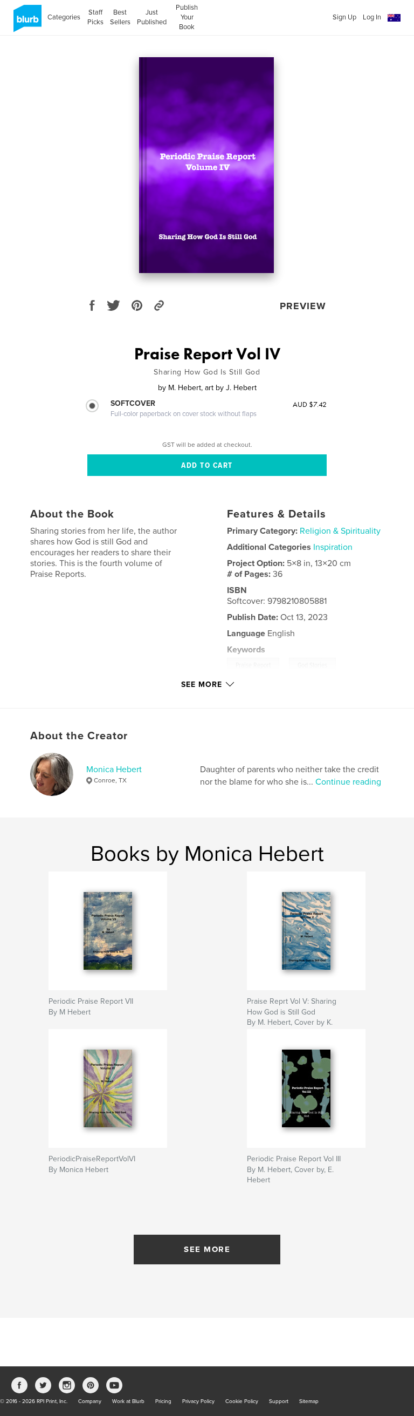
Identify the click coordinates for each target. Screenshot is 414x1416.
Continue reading (348, 782)
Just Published (152, 17)
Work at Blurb (128, 1401)
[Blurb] (25, 23)
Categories (63, 17)
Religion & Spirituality (340, 531)
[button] (394, 18)
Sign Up (344, 17)
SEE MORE (207, 1249)
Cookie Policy (241, 1401)
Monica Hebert (114, 769)
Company (89, 1401)
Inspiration (333, 547)
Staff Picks (95, 17)
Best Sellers (120, 17)
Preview (303, 306)
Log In (372, 17)
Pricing (163, 1401)
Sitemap (309, 1401)
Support (278, 1401)
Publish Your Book (187, 17)
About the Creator (79, 736)
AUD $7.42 (310, 404)
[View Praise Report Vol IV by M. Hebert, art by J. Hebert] (206, 165)
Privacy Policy (198, 1401)
